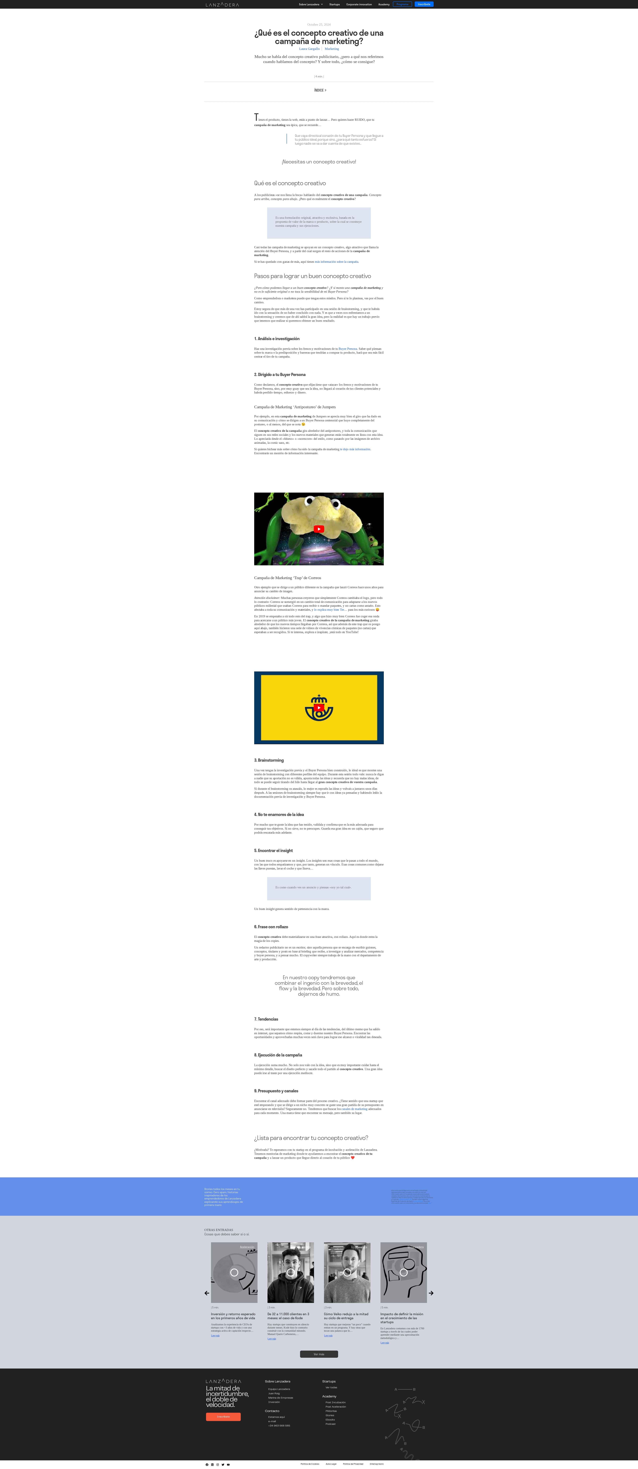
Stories (330, 1415)
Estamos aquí (276, 1417)
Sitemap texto (377, 1464)
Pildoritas (331, 1411)
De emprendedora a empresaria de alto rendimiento (395, 1317)
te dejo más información (355, 449)
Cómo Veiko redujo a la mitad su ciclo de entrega (289, 1315)
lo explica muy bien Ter (329, 609)
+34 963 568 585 (279, 1426)
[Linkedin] (212, 1464)
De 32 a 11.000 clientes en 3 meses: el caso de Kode (232, 1315)
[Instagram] (217, 1464)
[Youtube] (228, 1464)
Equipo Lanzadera (279, 1389)
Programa (402, 4)
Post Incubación (336, 1402)
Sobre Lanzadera (309, 4)
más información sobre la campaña (336, 261)
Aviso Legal (331, 1464)
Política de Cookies (310, 1464)
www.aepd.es (417, 1201)
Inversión (274, 1402)
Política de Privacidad (353, 1464)
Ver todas (331, 1387)
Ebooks (330, 1420)
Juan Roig (274, 1393)
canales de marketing (354, 1109)
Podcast (331, 1424)
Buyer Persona (348, 348)
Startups (334, 4)
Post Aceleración (336, 1407)
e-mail (272, 1421)
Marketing (332, 48)
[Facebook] (207, 1464)
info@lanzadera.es (405, 1199)
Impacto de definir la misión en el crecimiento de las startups (345, 1317)
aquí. (429, 1203)
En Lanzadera (246, 1247)
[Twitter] (223, 1464)
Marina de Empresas (280, 1398)
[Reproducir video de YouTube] (319, 529)
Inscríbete (424, 4)
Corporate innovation (359, 4)
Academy (384, 4)
